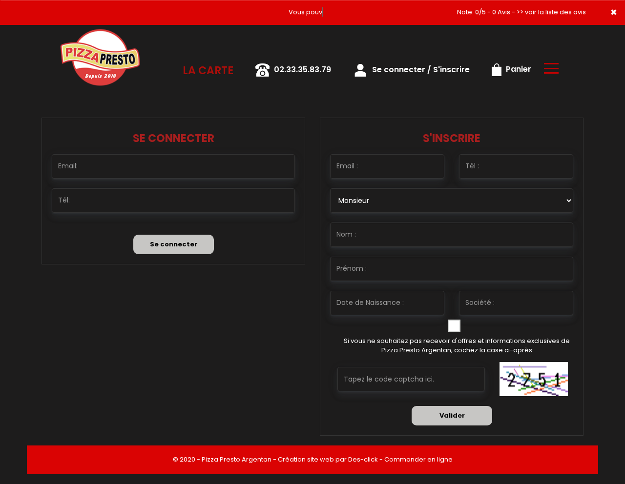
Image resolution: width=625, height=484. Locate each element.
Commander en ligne (418, 459)
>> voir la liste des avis (551, 12)
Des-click (363, 459)
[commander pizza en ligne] (100, 38)
